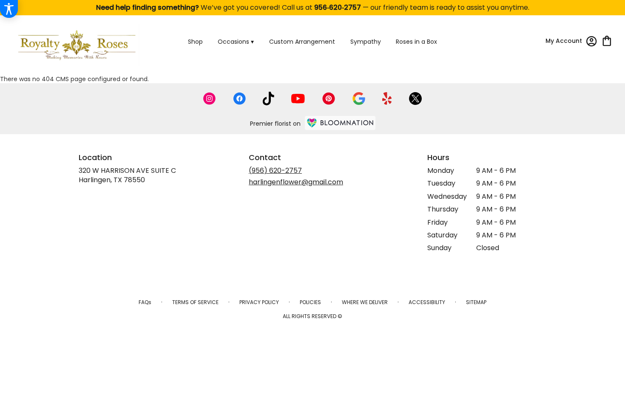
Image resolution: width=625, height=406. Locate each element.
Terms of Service (195, 302)
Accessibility (427, 302)
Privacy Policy (259, 302)
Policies (310, 302)
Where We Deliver (365, 302)
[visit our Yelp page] (387, 98)
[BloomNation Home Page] (340, 123)
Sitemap (476, 302)
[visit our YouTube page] (298, 99)
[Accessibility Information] (9, 9)
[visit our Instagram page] (209, 98)
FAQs (145, 302)
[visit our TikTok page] (268, 98)
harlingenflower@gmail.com (296, 182)
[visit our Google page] (359, 98)
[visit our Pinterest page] (328, 98)
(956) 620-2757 (275, 170)
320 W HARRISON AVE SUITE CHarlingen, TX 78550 (127, 175)
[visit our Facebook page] (239, 98)
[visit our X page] (415, 98)
